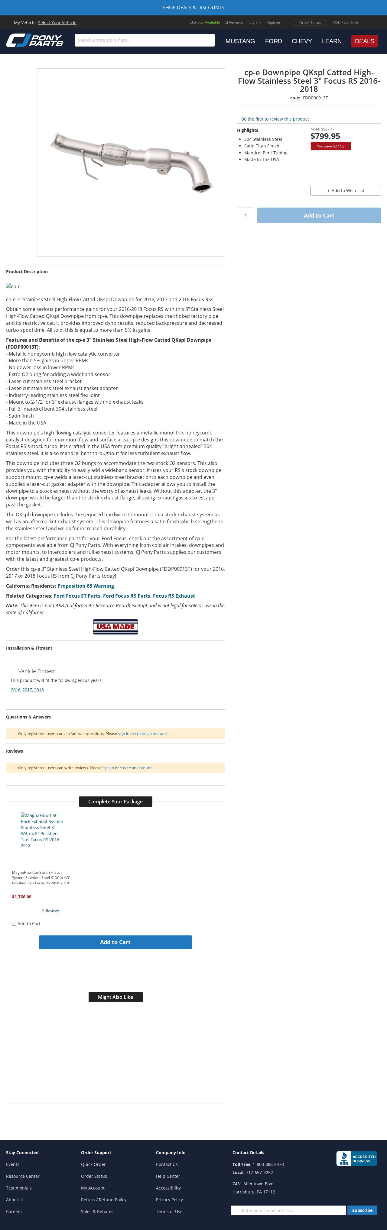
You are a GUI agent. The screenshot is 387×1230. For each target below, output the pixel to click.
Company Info (171, 1152)
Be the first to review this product (275, 119)
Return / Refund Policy (103, 1200)
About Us (15, 1200)
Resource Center (23, 1176)
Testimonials (19, 1188)
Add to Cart (115, 942)
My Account (93, 1188)
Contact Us (167, 1164)
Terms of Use (169, 1211)
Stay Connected (22, 1152)
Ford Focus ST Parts (77, 595)
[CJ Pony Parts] (21, 40)
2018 (39, 689)
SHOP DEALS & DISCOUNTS (193, 7)
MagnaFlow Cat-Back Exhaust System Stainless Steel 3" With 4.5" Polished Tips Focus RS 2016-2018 (41, 878)
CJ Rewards (234, 22)
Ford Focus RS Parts (126, 595)
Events (12, 1164)
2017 (27, 689)
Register (274, 22)
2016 (16, 689)
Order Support (96, 1152)
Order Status (310, 22)
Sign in (108, 767)
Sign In (255, 22)
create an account (151, 733)
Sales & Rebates (97, 1211)
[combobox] (145, 40)
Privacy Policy (169, 1200)
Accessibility (168, 1188)
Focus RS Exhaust (174, 595)
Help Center (168, 1176)
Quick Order (93, 1164)
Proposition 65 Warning (85, 586)
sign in (123, 733)
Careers (14, 1211)
